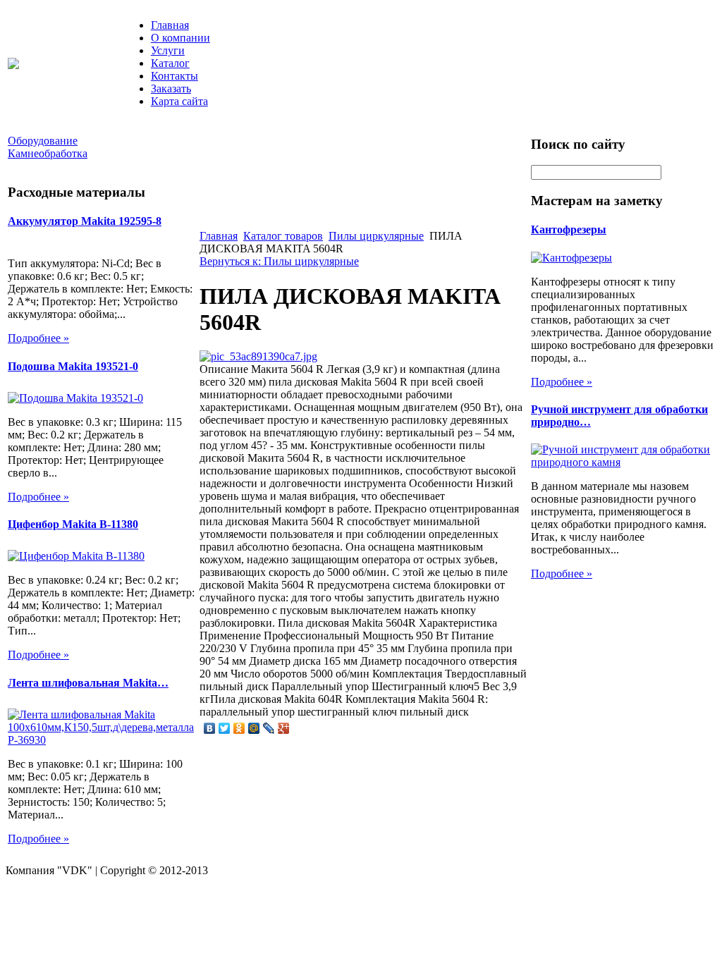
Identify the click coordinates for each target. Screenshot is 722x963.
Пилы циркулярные (376, 236)
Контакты (174, 76)
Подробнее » (38, 338)
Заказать (171, 88)
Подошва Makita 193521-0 (73, 366)
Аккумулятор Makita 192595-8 (84, 221)
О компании (180, 38)
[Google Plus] (283, 728)
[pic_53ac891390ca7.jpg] (258, 356)
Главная (170, 25)
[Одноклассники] (239, 728)
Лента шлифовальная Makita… (88, 683)
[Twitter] (224, 728)
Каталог (170, 63)
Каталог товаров (283, 236)
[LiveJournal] (269, 728)
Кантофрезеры (568, 229)
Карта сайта (179, 101)
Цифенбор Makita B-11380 (73, 524)
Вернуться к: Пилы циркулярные (279, 261)
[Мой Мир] (254, 728)
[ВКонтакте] (209, 728)
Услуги (168, 50)
